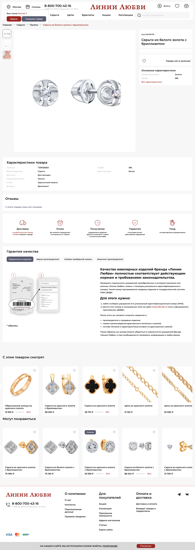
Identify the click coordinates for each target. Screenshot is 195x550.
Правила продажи (75, 516)
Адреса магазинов (109, 520)
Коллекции (126, 15)
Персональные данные (73, 510)
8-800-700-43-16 (57, 6)
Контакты (70, 504)
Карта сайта (106, 529)
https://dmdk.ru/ (160, 307)
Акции (106, 15)
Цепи (70, 15)
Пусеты (34, 25)
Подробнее (110, 546)
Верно (14, 19)
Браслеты (88, 15)
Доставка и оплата (146, 504)
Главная (7, 25)
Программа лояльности (105, 514)
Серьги (54, 15)
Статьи (103, 525)
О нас (68, 500)
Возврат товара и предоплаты (146, 509)
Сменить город (33, 19)
